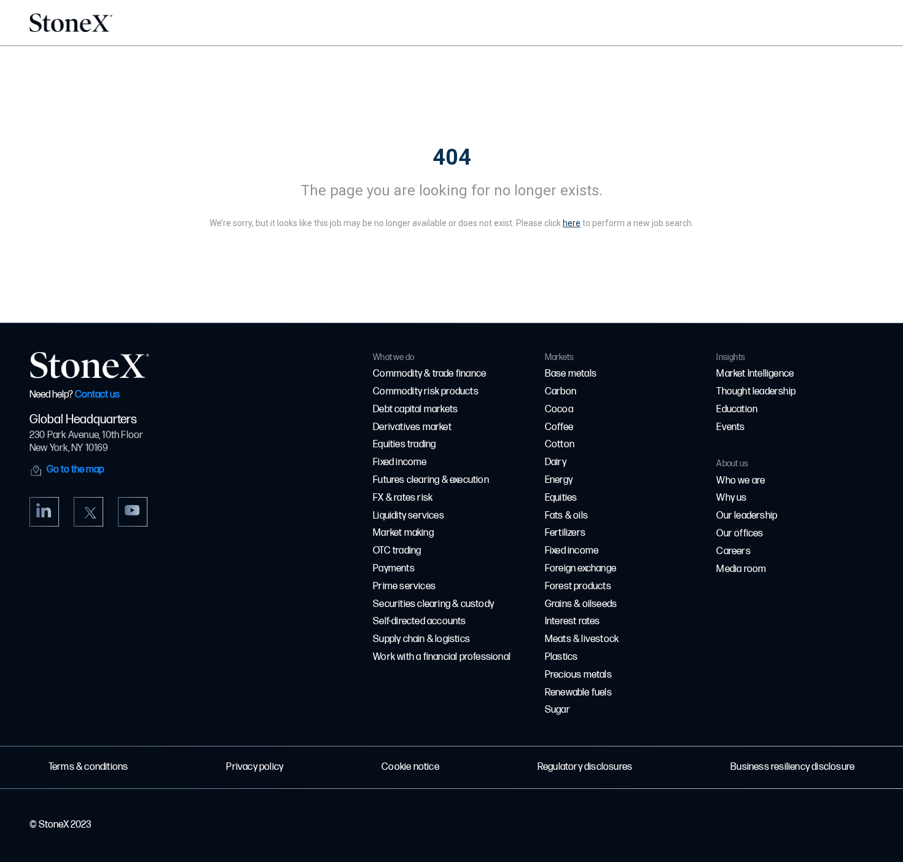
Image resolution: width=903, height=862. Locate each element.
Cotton (559, 444)
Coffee (559, 427)
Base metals (570, 374)
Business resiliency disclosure (792, 767)
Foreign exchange (580, 568)
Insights (730, 357)
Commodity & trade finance (429, 374)
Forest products (578, 586)
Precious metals (578, 675)
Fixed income (399, 462)
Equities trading (404, 444)
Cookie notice (410, 767)
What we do (393, 357)
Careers (733, 551)
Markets (559, 357)
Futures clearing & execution (431, 480)
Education (736, 409)
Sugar (557, 710)
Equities (561, 498)
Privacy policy (254, 767)
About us (732, 463)
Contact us (97, 395)
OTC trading (397, 551)
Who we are (740, 481)
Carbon (560, 392)
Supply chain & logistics (421, 639)
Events (730, 427)
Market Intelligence (755, 374)
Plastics (561, 657)
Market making (403, 533)
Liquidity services (408, 516)
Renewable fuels (578, 693)
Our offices (739, 533)
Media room (741, 569)
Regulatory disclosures (585, 767)
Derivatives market (412, 427)
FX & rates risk (402, 498)
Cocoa (559, 409)
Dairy (555, 462)
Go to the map (75, 470)
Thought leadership (756, 392)
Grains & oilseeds (581, 604)
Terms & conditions (88, 767)
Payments (394, 568)
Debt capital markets (415, 409)
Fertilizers (565, 533)
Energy (559, 480)
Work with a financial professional (441, 657)
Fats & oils (566, 516)
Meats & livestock (582, 639)
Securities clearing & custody (433, 604)
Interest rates (572, 621)
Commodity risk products (426, 392)
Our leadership (746, 516)
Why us (731, 498)
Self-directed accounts (419, 621)
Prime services (404, 586)
